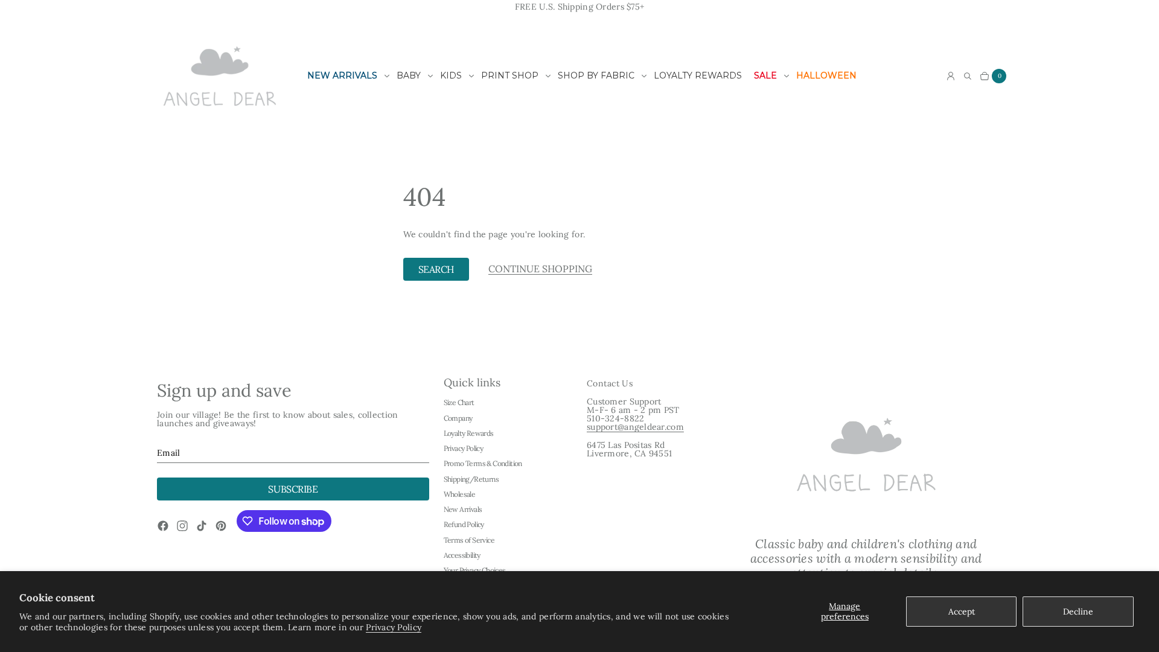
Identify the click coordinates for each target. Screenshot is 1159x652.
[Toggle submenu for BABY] (430, 76)
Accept (961, 611)
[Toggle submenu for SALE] (786, 76)
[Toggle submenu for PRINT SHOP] (548, 76)
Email (168, 452)
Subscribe (293, 489)
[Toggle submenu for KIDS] (471, 76)
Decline (1078, 611)
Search (436, 269)
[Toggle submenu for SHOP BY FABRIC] (644, 76)
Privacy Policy (393, 627)
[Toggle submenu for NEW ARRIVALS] (387, 76)
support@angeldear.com (635, 426)
